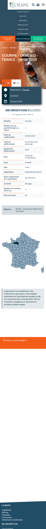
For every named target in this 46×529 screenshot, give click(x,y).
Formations (23, 29)
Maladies (23, 20)
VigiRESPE (7, 510)
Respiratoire (15, 90)
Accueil (5, 47)
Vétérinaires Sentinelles (12, 520)
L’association (23, 12)
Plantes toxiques (23, 39)
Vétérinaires (23, 34)
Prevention (23, 25)
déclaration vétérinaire (38, 39)
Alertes (23, 16)
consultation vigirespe (7, 39)
